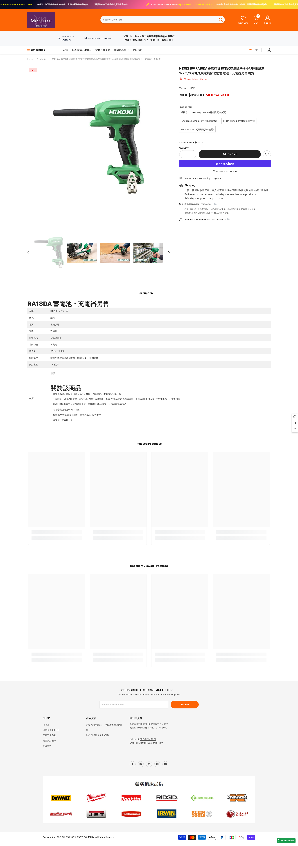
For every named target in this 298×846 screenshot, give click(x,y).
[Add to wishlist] (267, 154)
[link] (57, 532)
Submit (185, 704)
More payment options (225, 171)
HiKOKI (192, 88)
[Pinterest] (149, 764)
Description (145, 293)
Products (41, 59)
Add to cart (230, 154)
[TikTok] (157, 764)
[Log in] (269, 50)
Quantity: (184, 148)
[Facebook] (132, 764)
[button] (28, 252)
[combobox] (158, 19)
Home (30, 59)
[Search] (162, 19)
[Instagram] (141, 764)
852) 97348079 (148, 739)
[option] (98, 146)
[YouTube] (165, 764)
